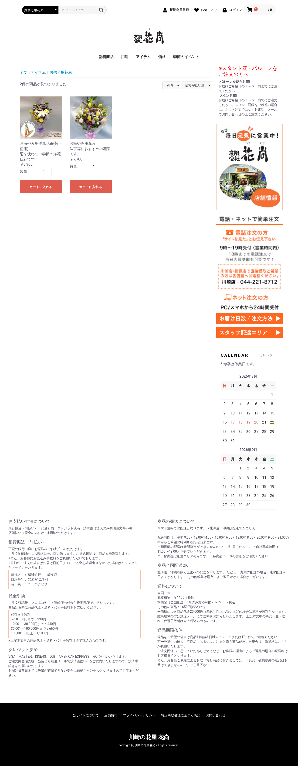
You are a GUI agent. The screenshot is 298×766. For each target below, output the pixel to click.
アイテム (143, 57)
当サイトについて (86, 715)
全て (23, 72)
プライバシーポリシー (139, 715)
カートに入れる (41, 187)
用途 (125, 57)
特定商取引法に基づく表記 (180, 715)
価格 (162, 57)
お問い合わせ (215, 715)
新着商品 (106, 57)
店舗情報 (110, 715)
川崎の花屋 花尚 (149, 737)
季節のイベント (186, 57)
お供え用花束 (61, 72)
